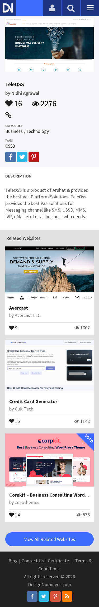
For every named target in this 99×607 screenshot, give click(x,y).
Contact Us (33, 561)
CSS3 (10, 146)
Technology (37, 131)
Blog (13, 561)
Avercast (18, 308)
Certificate (58, 561)
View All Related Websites (49, 539)
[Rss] (67, 596)
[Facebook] (32, 596)
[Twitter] (44, 596)
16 (17, 101)
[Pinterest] (55, 596)
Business (14, 131)
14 (17, 514)
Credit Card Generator (33, 401)
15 (17, 420)
